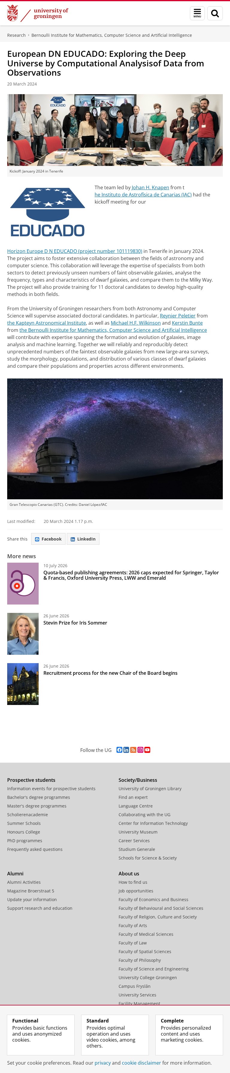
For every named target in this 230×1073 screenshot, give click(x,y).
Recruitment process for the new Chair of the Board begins (110, 673)
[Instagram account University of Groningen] (140, 750)
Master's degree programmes (36, 806)
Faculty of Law (133, 943)
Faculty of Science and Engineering (154, 969)
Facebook (52, 539)
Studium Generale (137, 849)
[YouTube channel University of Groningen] (147, 750)
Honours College (23, 832)
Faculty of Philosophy (140, 960)
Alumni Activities (24, 882)
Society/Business (138, 780)
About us (129, 874)
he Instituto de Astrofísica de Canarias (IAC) (143, 194)
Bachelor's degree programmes (38, 797)
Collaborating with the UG (144, 814)
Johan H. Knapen (150, 187)
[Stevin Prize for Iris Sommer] (23, 634)
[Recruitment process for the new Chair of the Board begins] (23, 684)
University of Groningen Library (150, 788)
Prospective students (31, 780)
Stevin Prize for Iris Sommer (75, 622)
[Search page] (215, 13)
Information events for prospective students (51, 788)
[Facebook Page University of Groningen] (119, 750)
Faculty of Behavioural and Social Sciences (161, 908)
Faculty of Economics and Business (153, 899)
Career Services (134, 840)
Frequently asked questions (35, 849)
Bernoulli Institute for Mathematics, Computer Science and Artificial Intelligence (111, 35)
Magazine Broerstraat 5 (30, 891)
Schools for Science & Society (148, 858)
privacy (103, 1063)
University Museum (138, 832)
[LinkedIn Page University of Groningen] (126, 750)
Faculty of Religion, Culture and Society (158, 917)
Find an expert (133, 797)
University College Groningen (148, 977)
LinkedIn (86, 539)
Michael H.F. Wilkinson (136, 323)
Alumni (15, 874)
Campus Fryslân (135, 986)
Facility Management (139, 1003)
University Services (137, 995)
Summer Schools (24, 823)
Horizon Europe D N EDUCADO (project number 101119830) (74, 251)
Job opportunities (136, 891)
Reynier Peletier (178, 315)
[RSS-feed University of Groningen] (133, 750)
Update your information (32, 899)
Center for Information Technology (153, 823)
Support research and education (39, 908)
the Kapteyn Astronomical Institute (46, 323)
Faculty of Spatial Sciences (145, 951)
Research (16, 35)
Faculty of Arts (133, 925)
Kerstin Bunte (187, 323)
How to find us (133, 882)
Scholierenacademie (27, 814)
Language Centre (136, 806)
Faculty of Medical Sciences (146, 934)
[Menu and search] (197, 13)
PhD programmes (24, 840)
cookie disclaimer (141, 1063)
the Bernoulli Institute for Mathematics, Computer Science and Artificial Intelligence (113, 330)
